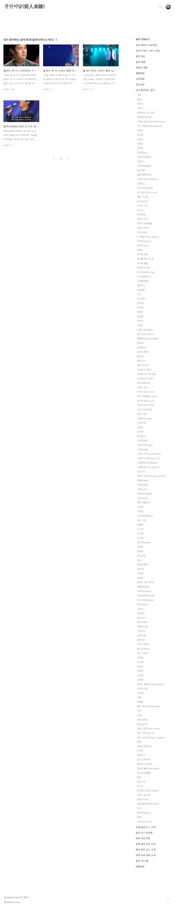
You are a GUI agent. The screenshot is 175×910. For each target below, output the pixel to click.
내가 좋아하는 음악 (145, 90)
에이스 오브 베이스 (146, 582)
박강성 (140, 303)
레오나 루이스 (143, 227)
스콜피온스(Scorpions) (148, 467)
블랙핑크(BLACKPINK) (147, 338)
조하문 (140, 670)
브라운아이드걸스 (145, 378)
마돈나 (140, 250)
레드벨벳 (141, 214)
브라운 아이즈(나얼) (146, 374)
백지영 (140, 343)
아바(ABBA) (142, 484)
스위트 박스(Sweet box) (149, 453)
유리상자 (141, 555)
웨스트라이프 (143, 648)
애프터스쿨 (142, 626)
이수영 (140, 533)
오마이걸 (141, 635)
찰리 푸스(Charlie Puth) (148, 706)
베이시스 (141, 360)
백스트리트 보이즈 (145, 334)
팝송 (139, 99)
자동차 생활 (141, 67)
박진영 (140, 316)
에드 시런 (141, 520)
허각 (139, 808)
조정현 (140, 679)
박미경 (140, 307)
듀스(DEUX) (142, 201)
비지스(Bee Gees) (146, 391)
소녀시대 (141, 422)
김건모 (140, 134)
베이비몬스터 (143, 382)
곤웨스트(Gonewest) (147, 179)
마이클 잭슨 (142, 254)
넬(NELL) (141, 183)
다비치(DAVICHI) (145, 187)
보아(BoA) (142, 347)
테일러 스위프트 (144, 763)
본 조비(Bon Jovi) (145, 400)
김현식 (140, 143)
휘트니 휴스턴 (143, 795)
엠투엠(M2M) (143, 586)
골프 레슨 (140, 56)
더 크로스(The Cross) (147, 192)
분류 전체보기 (143, 39)
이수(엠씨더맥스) (145, 515)
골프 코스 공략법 (144, 832)
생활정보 (140, 73)
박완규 (140, 312)
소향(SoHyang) (144, 418)
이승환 (140, 538)
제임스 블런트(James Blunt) (150, 684)
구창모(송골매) (144, 165)
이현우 (140, 608)
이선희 (140, 507)
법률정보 (140, 866)
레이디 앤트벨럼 (144, 223)
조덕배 (140, 693)
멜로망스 (141, 285)
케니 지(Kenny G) (145, 732)
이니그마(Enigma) (145, 600)
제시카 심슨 (142, 688)
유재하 (140, 546)
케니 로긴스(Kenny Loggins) (151, 737)
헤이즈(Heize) (144, 812)
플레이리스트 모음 (145, 112)
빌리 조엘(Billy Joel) (147, 396)
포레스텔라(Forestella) (148, 768)
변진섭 (140, 356)
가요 (139, 94)
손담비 (140, 427)
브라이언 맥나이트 (145, 405)
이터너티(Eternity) (146, 595)
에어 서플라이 (143, 502)
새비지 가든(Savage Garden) (151, 475)
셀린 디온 (141, 413)
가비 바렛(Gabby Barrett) (149, 125)
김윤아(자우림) (144, 156)
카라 (139, 710)
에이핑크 (141, 617)
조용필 (140, 657)
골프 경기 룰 (142, 860)
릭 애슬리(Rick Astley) (148, 236)
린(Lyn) (140, 210)
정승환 (140, 675)
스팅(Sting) (142, 449)
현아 (139, 817)
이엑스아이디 (143, 644)
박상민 (140, 325)
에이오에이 (142, 622)
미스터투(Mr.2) (144, 276)
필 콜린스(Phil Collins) (147, 790)
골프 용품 (140, 62)
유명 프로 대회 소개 (146, 855)
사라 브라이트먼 (144, 409)
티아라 (140, 750)
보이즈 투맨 (142, 351)
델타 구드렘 (142, 196)
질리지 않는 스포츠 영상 (148, 50)
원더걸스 (141, 613)
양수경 (140, 569)
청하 (139, 697)
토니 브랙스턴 (143, 759)
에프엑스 (141, 639)
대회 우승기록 (143, 838)
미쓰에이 (141, 298)
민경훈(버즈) (143, 281)
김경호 (140, 148)
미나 (139, 294)
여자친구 (141, 631)
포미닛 (140, 786)
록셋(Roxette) (144, 241)
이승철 (140, 511)
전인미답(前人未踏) (24, 6)
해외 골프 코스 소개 (146, 849)
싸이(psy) (141, 436)
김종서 (140, 161)
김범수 (140, 139)
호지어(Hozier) (144, 821)
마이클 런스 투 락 (145, 258)
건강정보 (140, 84)
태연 (139, 741)
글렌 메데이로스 (144, 174)
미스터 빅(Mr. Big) (146, 272)
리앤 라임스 (142, 232)
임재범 (140, 524)
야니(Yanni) (142, 604)
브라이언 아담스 (144, 369)
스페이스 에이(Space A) (148, 458)
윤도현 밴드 (142, 564)
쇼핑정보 (140, 78)
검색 (160, 6)
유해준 (140, 551)
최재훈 (140, 701)
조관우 (140, 666)
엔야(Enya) (142, 498)
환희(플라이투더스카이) (148, 803)
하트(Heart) (143, 799)
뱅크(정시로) (143, 365)
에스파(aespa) (144, 542)
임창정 (140, 573)
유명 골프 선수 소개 (146, 844)
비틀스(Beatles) (145, 329)
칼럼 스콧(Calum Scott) (148, 728)
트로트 (140, 103)
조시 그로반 (142, 653)
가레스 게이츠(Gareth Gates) (151, 121)
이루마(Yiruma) (144, 591)
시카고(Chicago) (145, 444)
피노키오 (141, 781)
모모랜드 (141, 289)
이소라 (140, 529)
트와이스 (141, 755)
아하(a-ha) (142, 489)
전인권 (140, 662)
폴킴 (139, 777)
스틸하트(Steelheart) (147, 462)
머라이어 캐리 (143, 267)
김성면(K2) (142, 152)
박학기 (140, 320)
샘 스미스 (141, 471)
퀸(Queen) (142, 724)
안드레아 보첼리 (144, 493)
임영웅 (140, 577)
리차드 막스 (142, 205)
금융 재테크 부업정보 (146, 45)
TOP (168, 898)
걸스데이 (141, 170)
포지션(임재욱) (144, 772)
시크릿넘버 (142, 440)
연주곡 (140, 108)
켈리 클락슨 (142, 719)
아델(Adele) (143, 480)
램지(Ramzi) (143, 245)
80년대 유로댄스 (145, 117)
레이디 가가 (142, 219)
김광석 (140, 130)
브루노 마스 (142, 387)
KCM (139, 715)
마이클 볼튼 (142, 263)
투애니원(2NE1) (144, 746)
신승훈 (140, 431)
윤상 (139, 560)
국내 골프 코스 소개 (146, 827)
